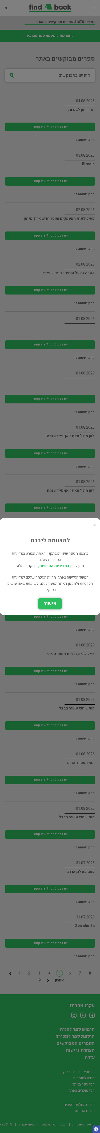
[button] (96, 1130)
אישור (50, 603)
